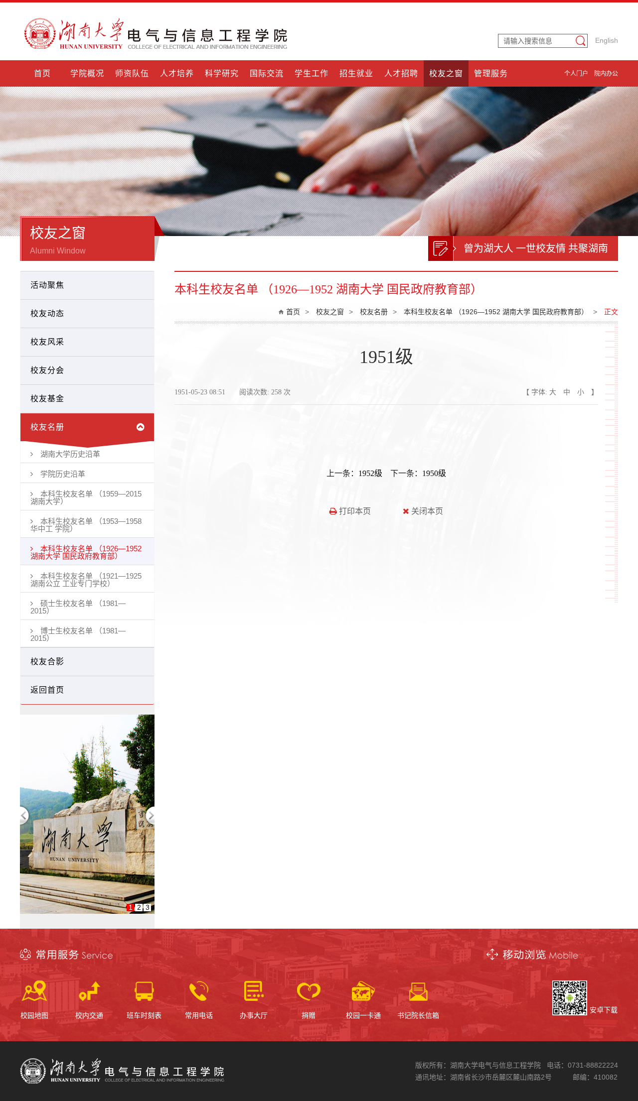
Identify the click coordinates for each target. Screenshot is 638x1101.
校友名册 (374, 312)
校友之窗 (330, 312)
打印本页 (354, 511)
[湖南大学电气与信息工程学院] (157, 46)
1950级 (434, 473)
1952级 (370, 473)
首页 (293, 312)
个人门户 (576, 73)
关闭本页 (426, 511)
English (606, 40)
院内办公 (606, 73)
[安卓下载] (569, 1012)
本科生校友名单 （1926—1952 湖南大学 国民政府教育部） (496, 312)
